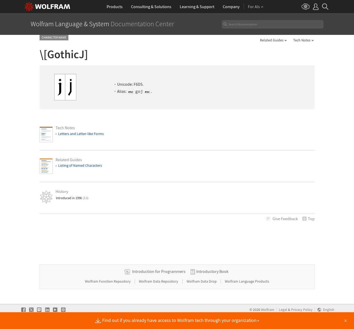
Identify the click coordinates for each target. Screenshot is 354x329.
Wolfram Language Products (247, 281)
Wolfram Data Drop (202, 281)
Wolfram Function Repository (108, 281)
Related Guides (272, 40)
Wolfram (267, 310)
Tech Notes (302, 40)
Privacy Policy (302, 310)
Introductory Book (212, 271)
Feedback (285, 218)
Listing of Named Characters (80, 165)
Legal (283, 310)
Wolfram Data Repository (159, 281)
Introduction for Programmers (158, 271)
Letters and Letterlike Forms (81, 133)
